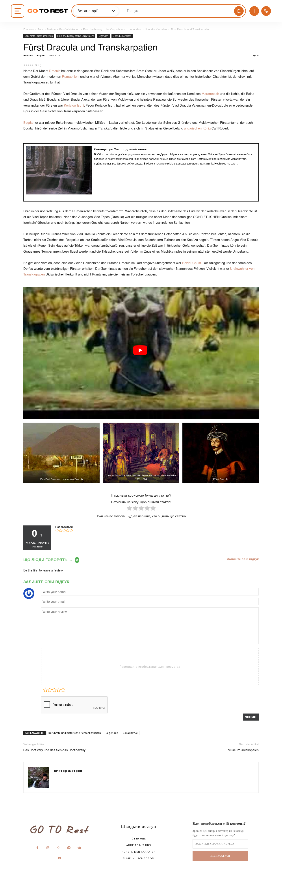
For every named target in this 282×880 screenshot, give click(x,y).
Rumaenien (70, 76)
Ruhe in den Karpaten (139, 851)
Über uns (139, 838)
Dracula (54, 70)
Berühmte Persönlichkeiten (63, 29)
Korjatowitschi (74, 105)
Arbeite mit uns (138, 845)
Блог (40, 29)
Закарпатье (130, 732)
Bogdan (28, 122)
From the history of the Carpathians (104, 29)
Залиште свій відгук (243, 559)
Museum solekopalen (243, 750)
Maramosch (210, 93)
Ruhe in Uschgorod (138, 858)
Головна (28, 29)
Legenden (135, 29)
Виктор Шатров (34, 55)
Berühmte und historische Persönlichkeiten (74, 732)
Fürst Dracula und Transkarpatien (90, 46)
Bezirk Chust (191, 262)
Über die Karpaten (156, 29)
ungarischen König (197, 128)
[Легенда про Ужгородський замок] (141, 172)
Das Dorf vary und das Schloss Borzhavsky (54, 750)
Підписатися (220, 855)
